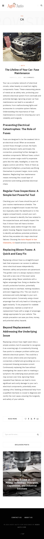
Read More (12, 419)
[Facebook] (28, 419)
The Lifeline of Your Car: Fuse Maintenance (22, 71)
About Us (28, 517)
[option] (22, 473)
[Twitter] (31, 419)
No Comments (29, 77)
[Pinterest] (34, 419)
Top (22, 534)
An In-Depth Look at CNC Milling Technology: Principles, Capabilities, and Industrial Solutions (22, 484)
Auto (23, 65)
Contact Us (16, 517)
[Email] (37, 419)
